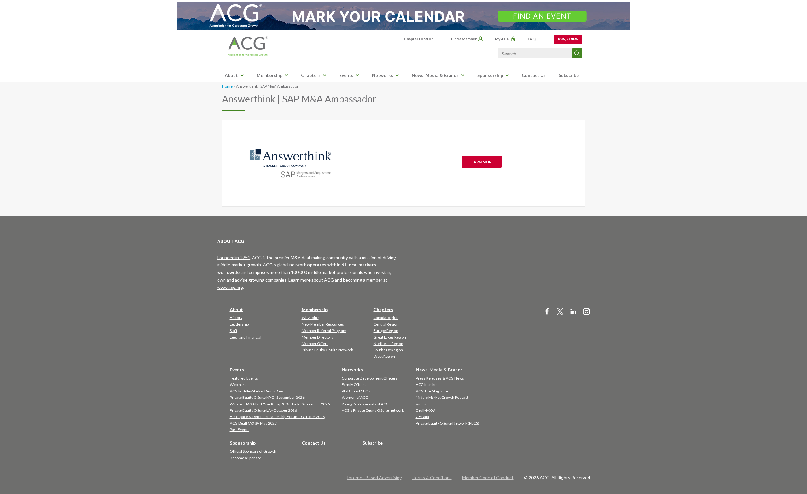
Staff (233, 330)
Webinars (238, 384)
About (231, 75)
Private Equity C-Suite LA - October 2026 (263, 410)
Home (227, 86)
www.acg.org (230, 287)
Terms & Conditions (432, 477)
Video (421, 404)
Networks (382, 75)
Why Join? (310, 317)
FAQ (532, 39)
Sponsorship (490, 75)
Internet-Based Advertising (374, 477)
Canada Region (386, 317)
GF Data (422, 416)
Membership (269, 75)
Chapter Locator (418, 39)
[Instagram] (586, 312)
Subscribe (569, 75)
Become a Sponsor (245, 458)
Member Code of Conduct (488, 477)
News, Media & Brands (435, 75)
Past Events (239, 429)
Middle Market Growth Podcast (442, 397)
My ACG (502, 39)
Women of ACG (355, 397)
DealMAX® (425, 410)
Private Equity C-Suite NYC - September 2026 (267, 397)
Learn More (481, 162)
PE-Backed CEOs (356, 391)
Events (346, 75)
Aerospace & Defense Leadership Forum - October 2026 (277, 416)
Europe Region (386, 330)
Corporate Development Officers (370, 378)
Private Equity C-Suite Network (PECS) (447, 423)
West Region (384, 356)
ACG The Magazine (432, 391)
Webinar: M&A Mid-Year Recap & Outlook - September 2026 (280, 404)
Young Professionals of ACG (365, 404)
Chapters (311, 75)
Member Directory (317, 337)
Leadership (239, 324)
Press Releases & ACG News (440, 378)
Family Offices (354, 384)
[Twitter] (560, 312)
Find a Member (464, 39)
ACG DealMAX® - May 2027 (253, 423)
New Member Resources (323, 324)
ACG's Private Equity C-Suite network (373, 410)
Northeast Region (388, 343)
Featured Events (244, 378)
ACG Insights (427, 384)
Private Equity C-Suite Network (327, 349)
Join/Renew (568, 39)
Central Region (386, 324)
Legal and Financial (245, 337)
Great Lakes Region (390, 337)
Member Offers (315, 343)
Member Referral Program (324, 330)
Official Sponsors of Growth (253, 451)
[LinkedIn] (573, 312)
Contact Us (534, 75)
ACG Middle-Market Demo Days (257, 391)
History (236, 317)
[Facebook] (546, 312)
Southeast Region (388, 349)
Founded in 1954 (233, 257)
